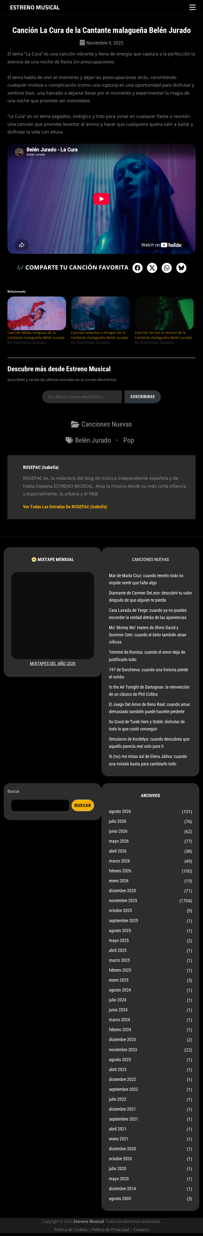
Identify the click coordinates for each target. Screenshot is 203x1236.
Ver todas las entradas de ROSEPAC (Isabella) (65, 506)
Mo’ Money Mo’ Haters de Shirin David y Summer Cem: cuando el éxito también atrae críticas (147, 635)
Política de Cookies (70, 1229)
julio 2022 (117, 1099)
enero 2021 (118, 1138)
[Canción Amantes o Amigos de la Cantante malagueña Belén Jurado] (100, 313)
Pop (128, 440)
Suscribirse (142, 396)
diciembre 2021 (122, 1109)
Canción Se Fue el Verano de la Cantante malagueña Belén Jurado (163, 335)
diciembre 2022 (122, 1079)
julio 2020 (117, 1168)
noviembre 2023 (123, 1049)
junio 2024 (118, 1009)
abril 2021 (118, 1128)
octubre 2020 (120, 1158)
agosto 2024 (120, 990)
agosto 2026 (120, 811)
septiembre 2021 (123, 1119)
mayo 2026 (119, 841)
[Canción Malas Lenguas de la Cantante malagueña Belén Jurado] (36, 313)
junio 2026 (118, 831)
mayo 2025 (119, 940)
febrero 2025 (120, 970)
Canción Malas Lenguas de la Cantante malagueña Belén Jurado (35, 335)
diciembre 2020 (122, 1148)
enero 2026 (118, 880)
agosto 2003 (120, 1198)
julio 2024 (117, 999)
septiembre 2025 (123, 920)
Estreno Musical (34, 7)
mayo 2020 (119, 1178)
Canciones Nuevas (106, 424)
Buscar (13, 791)
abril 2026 (118, 851)
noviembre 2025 (123, 900)
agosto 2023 (120, 1059)
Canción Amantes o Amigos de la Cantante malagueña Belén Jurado (99, 335)
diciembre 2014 (122, 1188)
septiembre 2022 (123, 1089)
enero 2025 (118, 980)
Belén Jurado (93, 440)
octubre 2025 (120, 910)
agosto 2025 (120, 930)
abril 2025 (118, 950)
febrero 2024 (120, 1029)
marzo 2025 (119, 960)
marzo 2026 (119, 860)
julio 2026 (117, 821)
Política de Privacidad (110, 1229)
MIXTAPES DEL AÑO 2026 (53, 663)
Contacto (141, 1229)
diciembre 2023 (122, 1039)
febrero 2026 (120, 870)
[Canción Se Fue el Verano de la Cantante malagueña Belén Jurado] (164, 313)
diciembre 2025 (122, 890)
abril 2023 (118, 1069)
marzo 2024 (119, 1019)
